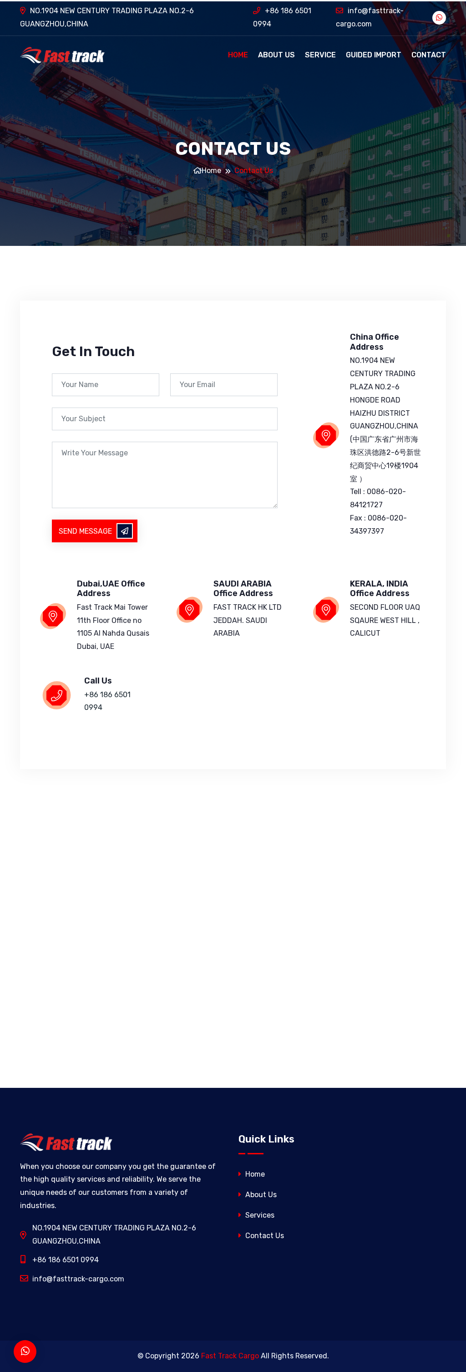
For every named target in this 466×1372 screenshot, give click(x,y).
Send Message (85, 531)
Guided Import (373, 55)
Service (320, 55)
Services (258, 1215)
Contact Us (263, 1235)
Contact (428, 55)
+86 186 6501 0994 (282, 17)
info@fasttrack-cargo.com (370, 17)
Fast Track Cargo (230, 1356)
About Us (276, 55)
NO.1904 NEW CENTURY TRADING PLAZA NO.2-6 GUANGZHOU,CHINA (107, 17)
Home (238, 55)
